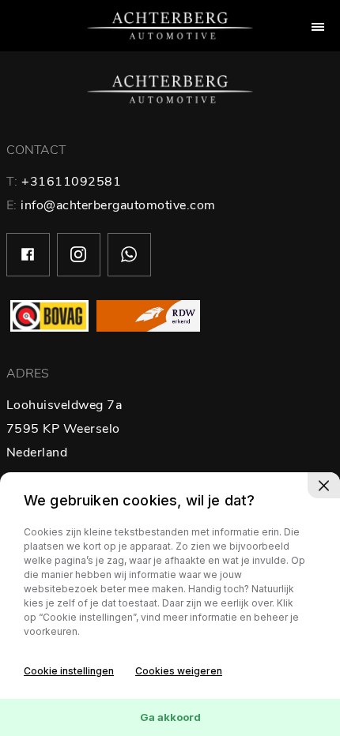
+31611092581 (71, 181)
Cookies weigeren (178, 671)
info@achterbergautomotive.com (118, 205)
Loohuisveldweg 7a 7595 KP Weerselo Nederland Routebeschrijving (64, 452)
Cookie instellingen (69, 671)
